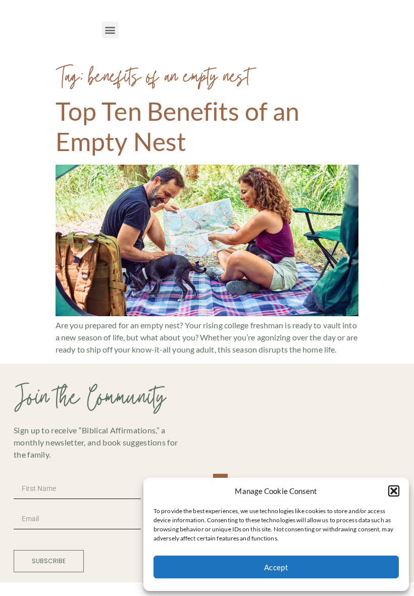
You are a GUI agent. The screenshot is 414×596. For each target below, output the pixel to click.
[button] (394, 491)
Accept (276, 567)
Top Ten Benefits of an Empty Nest (177, 126)
